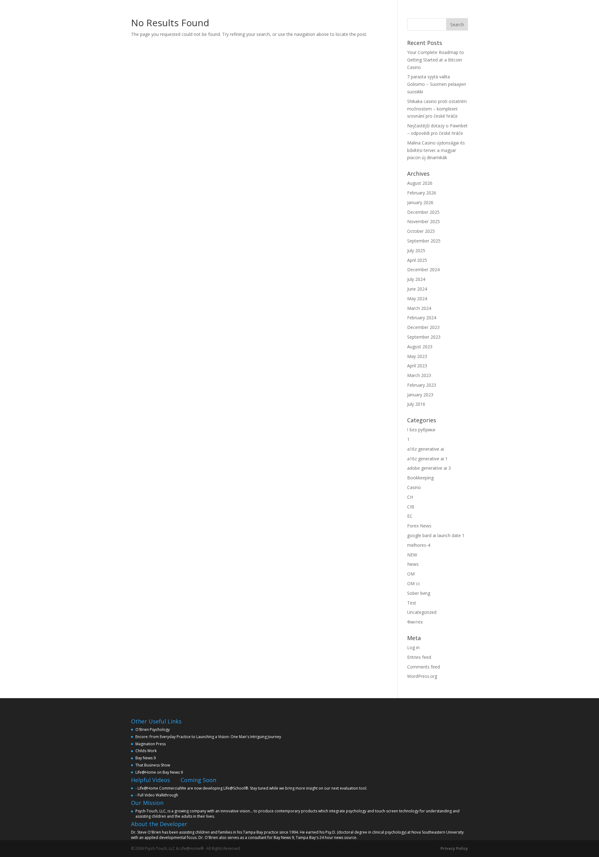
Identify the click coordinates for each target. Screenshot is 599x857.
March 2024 (419, 308)
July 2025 (416, 250)
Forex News (419, 526)
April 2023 (417, 366)
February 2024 (421, 318)
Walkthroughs (362, 7)
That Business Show (152, 765)
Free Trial (396, 7)
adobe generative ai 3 (429, 468)
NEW (412, 555)
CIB (410, 507)
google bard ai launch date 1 (436, 535)
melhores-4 (418, 545)
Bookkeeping (420, 478)
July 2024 (416, 279)
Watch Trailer (324, 7)
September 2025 (424, 241)
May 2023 (417, 356)
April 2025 (417, 260)
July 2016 (416, 404)
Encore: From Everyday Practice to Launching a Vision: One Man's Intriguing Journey (208, 736)
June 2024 (417, 289)
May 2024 (417, 298)
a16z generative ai (425, 449)
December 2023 (423, 327)
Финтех (415, 622)
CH (410, 497)
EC (409, 516)
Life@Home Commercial (159, 788)
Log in (413, 647)
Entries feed (419, 657)
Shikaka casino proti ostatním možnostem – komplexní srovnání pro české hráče (437, 108)
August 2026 (419, 183)
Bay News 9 (145, 758)
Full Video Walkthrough (158, 795)
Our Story (290, 7)
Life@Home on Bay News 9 (159, 772)
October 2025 (421, 231)
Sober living (418, 593)
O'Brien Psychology (152, 729)
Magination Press (150, 744)
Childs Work (146, 750)
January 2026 (420, 202)
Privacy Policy (454, 848)
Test (411, 603)
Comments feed (423, 667)
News (413, 564)
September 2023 (424, 337)
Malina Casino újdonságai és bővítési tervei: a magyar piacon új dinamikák (436, 150)
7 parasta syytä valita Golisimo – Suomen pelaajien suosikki (436, 84)
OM (411, 574)
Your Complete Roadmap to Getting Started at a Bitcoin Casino (435, 59)
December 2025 (423, 212)
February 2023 (421, 385)
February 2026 (421, 193)
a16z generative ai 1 (427, 459)
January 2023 (420, 395)
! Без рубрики (421, 430)
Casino (414, 487)
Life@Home (259, 7)
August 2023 (419, 347)
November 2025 (423, 221)
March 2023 (419, 375)
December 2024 (423, 269)
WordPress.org (422, 676)
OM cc (413, 583)
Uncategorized (421, 612)
